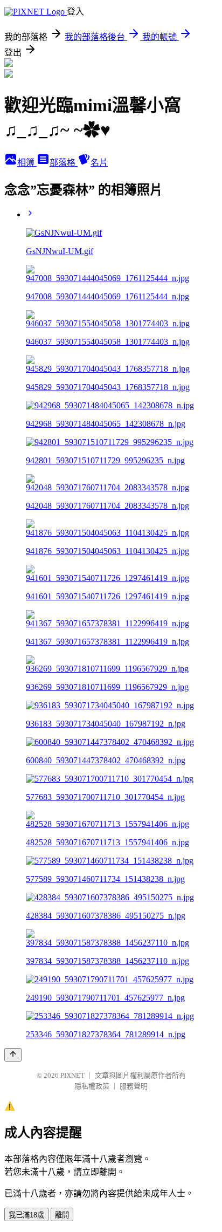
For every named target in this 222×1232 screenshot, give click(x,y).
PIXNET (72, 1075)
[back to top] (13, 1055)
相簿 (27, 162)
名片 (99, 162)
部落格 (64, 162)
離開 (62, 1215)
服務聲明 (134, 1086)
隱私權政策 (91, 1086)
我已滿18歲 (26, 1215)
